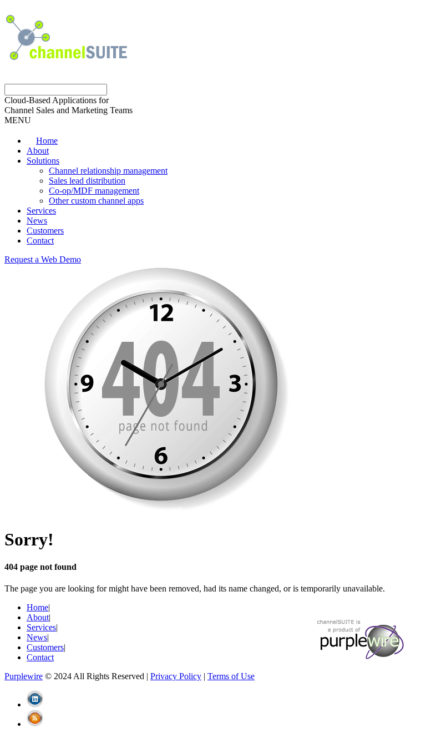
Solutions (43, 160)
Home (37, 607)
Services (41, 210)
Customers (45, 230)
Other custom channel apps (96, 200)
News (37, 220)
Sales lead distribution (87, 180)
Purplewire (23, 676)
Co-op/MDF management (94, 190)
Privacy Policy (175, 676)
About (38, 150)
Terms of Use (231, 676)
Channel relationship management (108, 170)
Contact (40, 240)
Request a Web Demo (42, 259)
